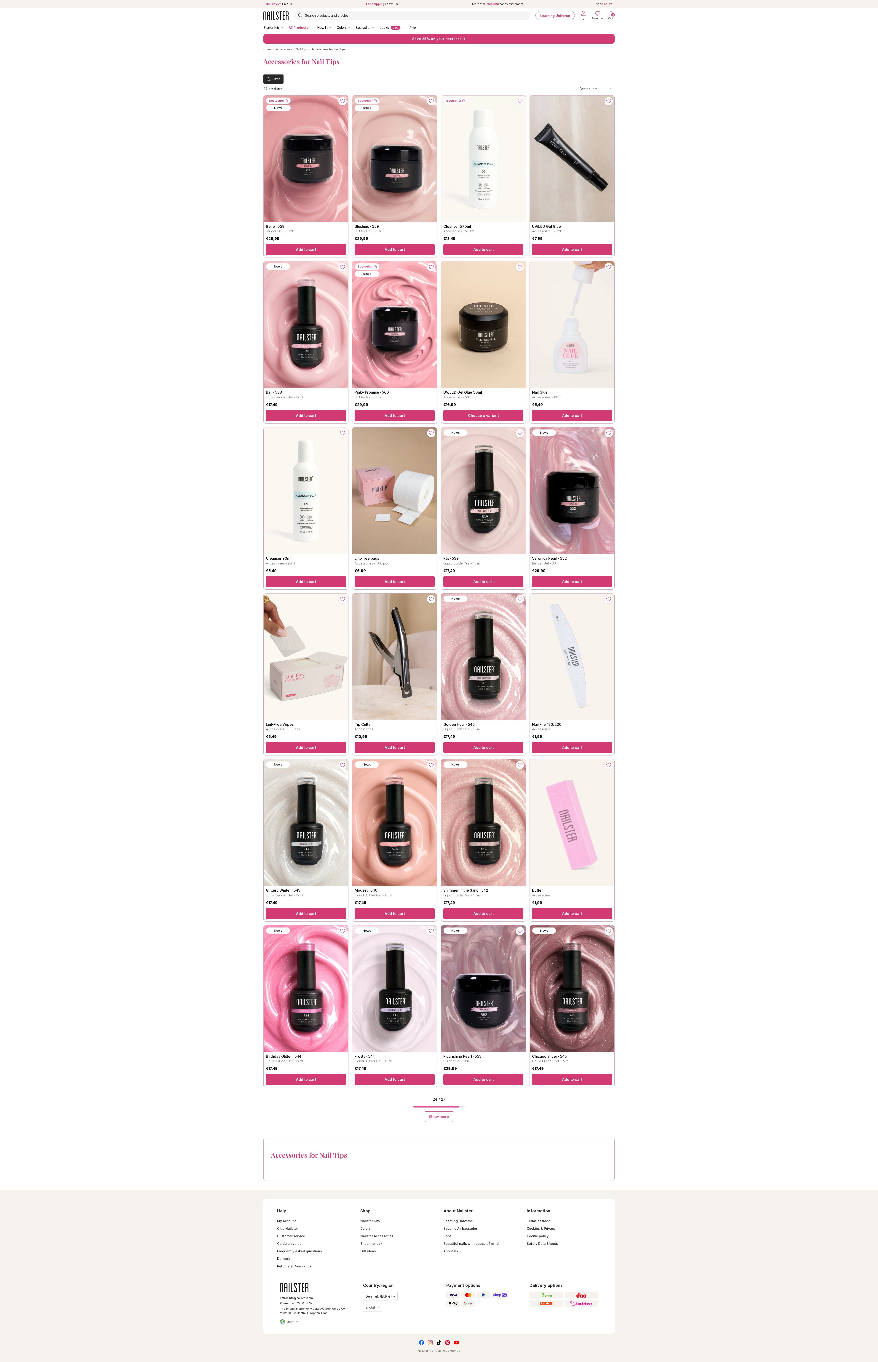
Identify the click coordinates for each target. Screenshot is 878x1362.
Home (267, 49)
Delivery (283, 1259)
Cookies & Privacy (541, 1228)
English (371, 1307)
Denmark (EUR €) (379, 1296)
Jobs (448, 1236)
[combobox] (412, 15)
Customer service (291, 1236)
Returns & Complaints (294, 1266)
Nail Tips (302, 49)
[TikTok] (439, 1342)
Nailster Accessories (376, 1236)
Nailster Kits (370, 1221)
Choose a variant (483, 415)
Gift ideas (368, 1251)
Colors (342, 27)
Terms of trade (538, 1221)
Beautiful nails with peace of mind (471, 1243)
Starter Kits (271, 27)
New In (322, 27)
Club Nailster (287, 1228)
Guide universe (289, 1243)
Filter (276, 79)
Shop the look (371, 1243)
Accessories (283, 49)
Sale (413, 27)
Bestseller (363, 27)
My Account (286, 1221)
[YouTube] (456, 1342)
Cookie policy (538, 1236)
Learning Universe (555, 15)
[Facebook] (421, 1342)
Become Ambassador (460, 1228)
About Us (451, 1251)
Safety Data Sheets (542, 1243)
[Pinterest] (447, 1342)
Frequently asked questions (299, 1251)
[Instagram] (430, 1342)
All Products (298, 27)
